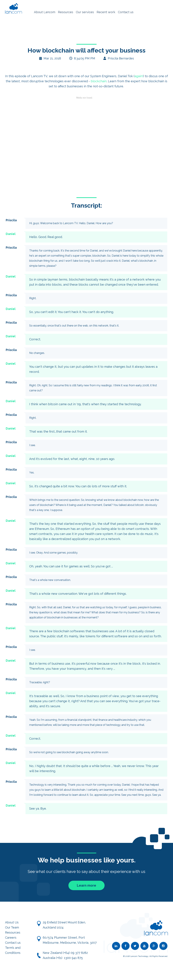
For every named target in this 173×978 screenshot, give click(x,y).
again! (138, 76)
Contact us (13, 942)
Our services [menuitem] (85, 12)
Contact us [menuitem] (125, 12)
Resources (12, 932)
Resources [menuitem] (65, 12)
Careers (10, 937)
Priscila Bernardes (121, 58)
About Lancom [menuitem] (44, 12)
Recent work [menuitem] (106, 12)
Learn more (86, 885)
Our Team (12, 927)
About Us (12, 922)
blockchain (99, 81)
